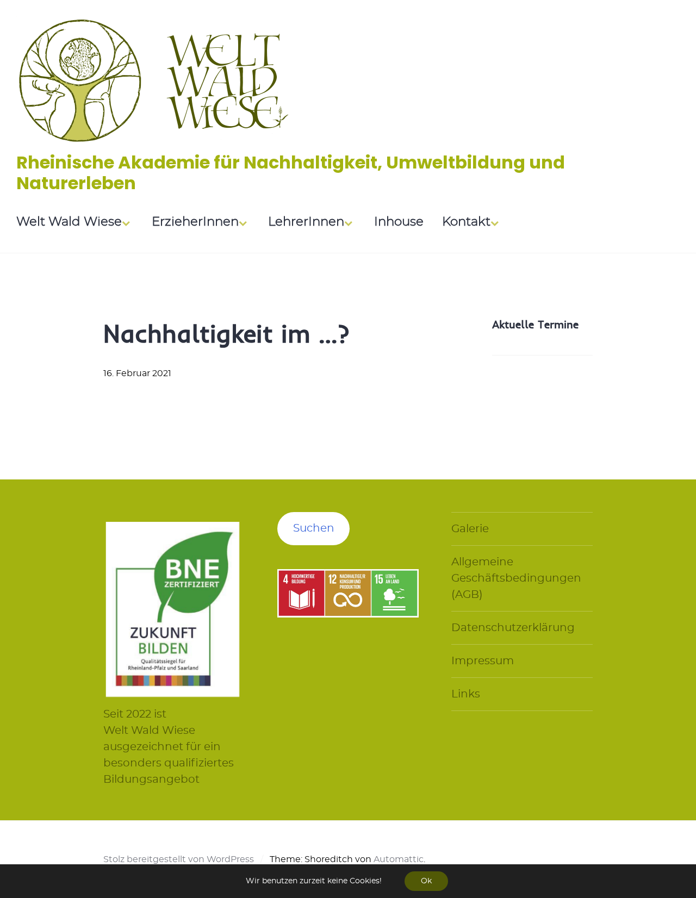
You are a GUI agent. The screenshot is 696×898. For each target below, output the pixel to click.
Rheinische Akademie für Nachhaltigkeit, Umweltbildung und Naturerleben (290, 172)
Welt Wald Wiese (69, 222)
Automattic (399, 859)
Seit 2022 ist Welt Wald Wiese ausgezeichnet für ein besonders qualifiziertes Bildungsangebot (168, 747)
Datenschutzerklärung (513, 627)
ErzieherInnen (195, 222)
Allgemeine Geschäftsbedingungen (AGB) (516, 578)
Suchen (313, 528)
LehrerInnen (306, 222)
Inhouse (399, 222)
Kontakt (466, 222)
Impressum (482, 661)
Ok (426, 881)
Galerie (470, 528)
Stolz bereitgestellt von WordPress (178, 859)
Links (465, 694)
